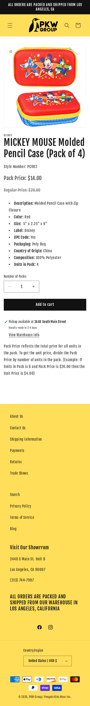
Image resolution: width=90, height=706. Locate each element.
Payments (17, 450)
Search (15, 494)
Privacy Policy (20, 506)
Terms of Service (22, 517)
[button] (10, 25)
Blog (13, 529)
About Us (16, 416)
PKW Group (35, 697)
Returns (16, 462)
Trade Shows (19, 473)
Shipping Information (26, 439)
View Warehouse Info (24, 335)
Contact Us (18, 428)
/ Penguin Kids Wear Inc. (57, 697)
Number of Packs (15, 276)
